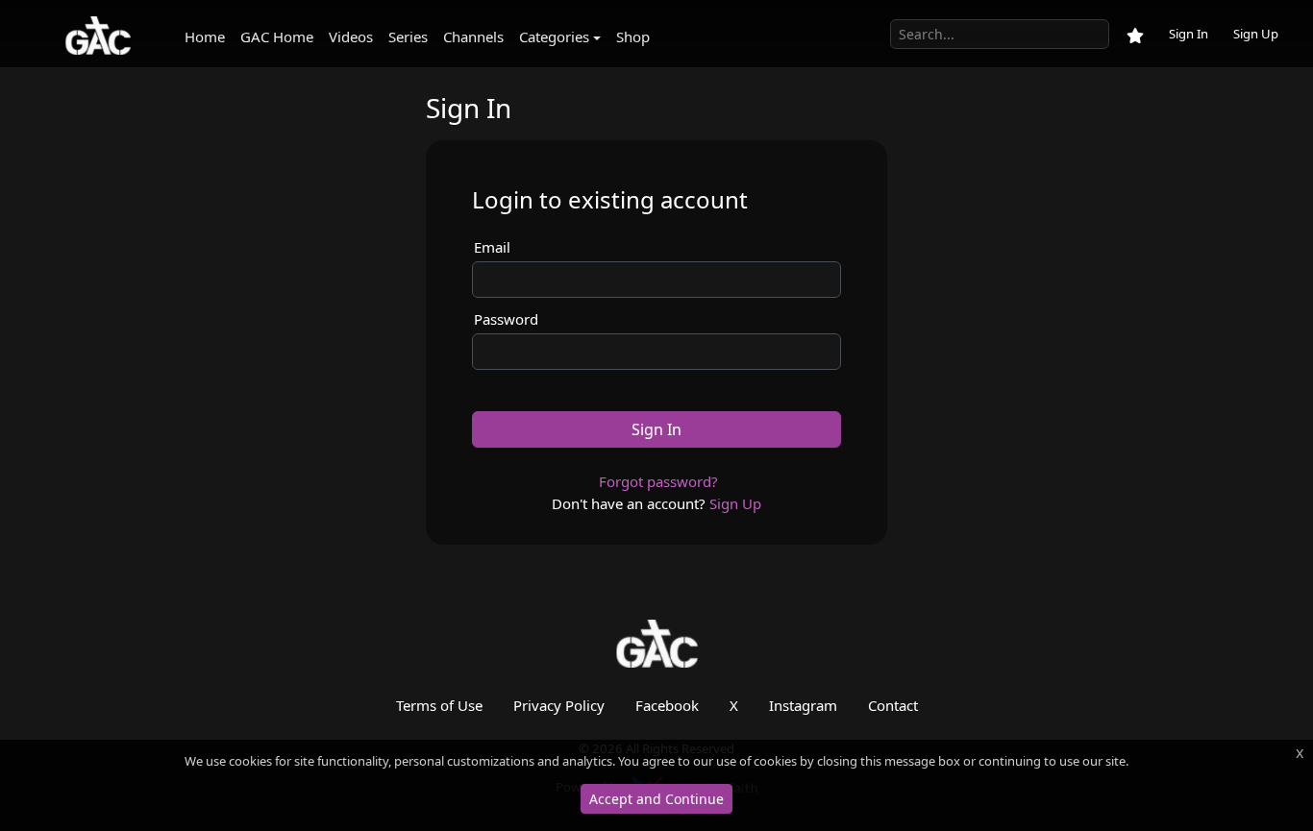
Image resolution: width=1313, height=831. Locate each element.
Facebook (667, 705)
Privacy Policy (559, 705)
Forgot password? (658, 481)
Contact (893, 705)
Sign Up (1255, 33)
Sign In (1188, 33)
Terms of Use (439, 705)
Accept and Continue (656, 799)
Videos (351, 36)
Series (408, 36)
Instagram (803, 705)
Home (205, 36)
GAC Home (276, 36)
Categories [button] (554, 36)
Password (506, 319)
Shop (633, 36)
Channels (473, 36)
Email (492, 247)
